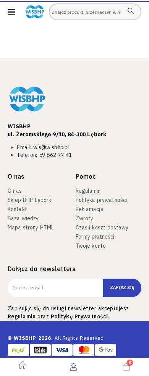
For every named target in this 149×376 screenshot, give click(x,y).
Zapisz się (122, 287)
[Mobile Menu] (11, 12)
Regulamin (22, 316)
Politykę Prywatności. (80, 316)
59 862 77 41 (55, 155)
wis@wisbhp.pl (51, 147)
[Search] (130, 10)
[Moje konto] (73, 366)
